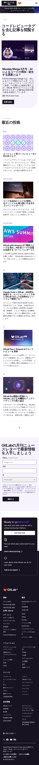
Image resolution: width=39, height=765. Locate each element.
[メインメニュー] (36, 3)
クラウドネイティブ (28, 629)
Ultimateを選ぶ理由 (9, 607)
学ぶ (4, 684)
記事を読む (8, 102)
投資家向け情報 (7, 718)
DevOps (24, 620)
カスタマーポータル (9, 620)
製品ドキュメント (8, 687)
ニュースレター (26, 716)
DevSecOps (25, 626)
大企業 (24, 655)
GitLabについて (7, 706)
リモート (24, 676)
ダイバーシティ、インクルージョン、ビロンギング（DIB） (28, 708)
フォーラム (25, 688)
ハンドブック (7, 715)
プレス (24, 719)
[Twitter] (4, 739)
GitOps (24, 617)
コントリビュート (27, 682)
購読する (11, 499)
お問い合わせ (7, 614)
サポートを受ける (8, 617)
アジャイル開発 (7, 660)
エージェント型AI (27, 637)
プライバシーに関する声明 (17, 487)
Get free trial (19, 533)
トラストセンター (27, 713)
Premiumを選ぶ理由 (9, 604)
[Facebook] (7, 739)
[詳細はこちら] (27, 10)
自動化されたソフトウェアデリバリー (9, 654)
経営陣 (5, 712)
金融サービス (26, 667)
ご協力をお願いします (9, 757)
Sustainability (7, 721)
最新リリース (7, 693)
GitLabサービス (26, 679)
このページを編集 (24, 754)
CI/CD (23, 614)
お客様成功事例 (7, 696)
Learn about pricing (12, 551)
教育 (23, 664)
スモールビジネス (27, 658)
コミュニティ (26, 685)
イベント (24, 691)
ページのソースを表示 (9, 754)
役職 (4, 466)
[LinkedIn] (15, 739)
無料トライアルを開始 (9, 3)
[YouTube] (11, 739)
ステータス (6, 623)
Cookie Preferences (9, 635)
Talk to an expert (11, 570)
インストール (7, 676)
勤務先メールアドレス (10, 458)
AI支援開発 (25, 607)
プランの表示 (7, 601)
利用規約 (5, 626)
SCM (4, 663)
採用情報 (5, 709)
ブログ (5, 690)
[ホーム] (19, 3)
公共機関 (24, 661)
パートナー (25, 694)
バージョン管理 (26, 623)
